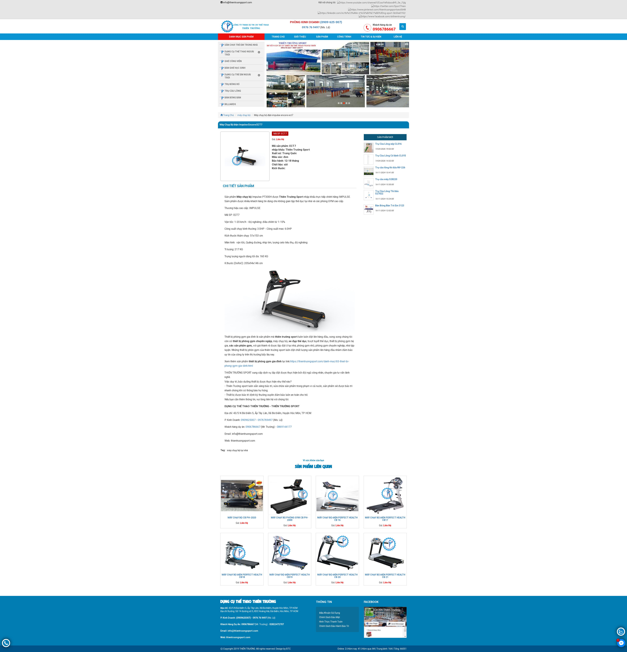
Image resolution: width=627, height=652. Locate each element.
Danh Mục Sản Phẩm (241, 36)
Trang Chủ (278, 36)
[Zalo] (621, 631)
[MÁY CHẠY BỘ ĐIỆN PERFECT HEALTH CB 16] (337, 495)
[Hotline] (6, 643)
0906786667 (253, 426)
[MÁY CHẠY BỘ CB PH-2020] (242, 495)
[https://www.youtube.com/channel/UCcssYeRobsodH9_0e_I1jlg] (371, 2)
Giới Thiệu (300, 36)
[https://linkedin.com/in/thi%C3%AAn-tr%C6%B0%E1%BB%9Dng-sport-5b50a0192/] (362, 13)
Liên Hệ (398, 36)
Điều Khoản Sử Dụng (329, 613)
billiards (230, 104)
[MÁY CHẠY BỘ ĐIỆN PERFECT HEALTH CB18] (242, 552)
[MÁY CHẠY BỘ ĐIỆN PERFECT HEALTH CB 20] (337, 552)
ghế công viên (233, 61)
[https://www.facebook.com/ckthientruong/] (382, 16)
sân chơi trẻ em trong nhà (241, 45)
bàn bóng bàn (233, 97)
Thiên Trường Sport (279, 95)
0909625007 (248, 420)
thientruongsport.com (238, 637)
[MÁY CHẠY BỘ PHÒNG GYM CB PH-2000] (290, 495)
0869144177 (284, 426)
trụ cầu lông (233, 91)
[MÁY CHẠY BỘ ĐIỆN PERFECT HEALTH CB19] (290, 552)
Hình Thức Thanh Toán (331, 621)
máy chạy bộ (243, 115)
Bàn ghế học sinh (235, 68)
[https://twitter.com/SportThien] (388, 6)
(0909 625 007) (331, 22)
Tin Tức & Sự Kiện (371, 36)
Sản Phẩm (322, 36)
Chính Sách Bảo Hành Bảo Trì (334, 626)
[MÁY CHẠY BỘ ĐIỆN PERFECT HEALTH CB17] (385, 495)
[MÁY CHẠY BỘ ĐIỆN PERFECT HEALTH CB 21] (385, 552)
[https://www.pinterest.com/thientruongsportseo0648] (377, 9)
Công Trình (344, 36)
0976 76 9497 (311, 27)
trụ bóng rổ (232, 84)
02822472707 (276, 624)
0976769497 (265, 420)
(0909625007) (243, 617)
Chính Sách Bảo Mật (329, 617)
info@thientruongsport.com (237, 2)
